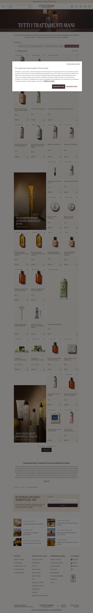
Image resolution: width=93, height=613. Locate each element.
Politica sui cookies (49, 81)
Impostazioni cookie (71, 86)
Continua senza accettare (73, 64)
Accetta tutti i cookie (58, 86)
